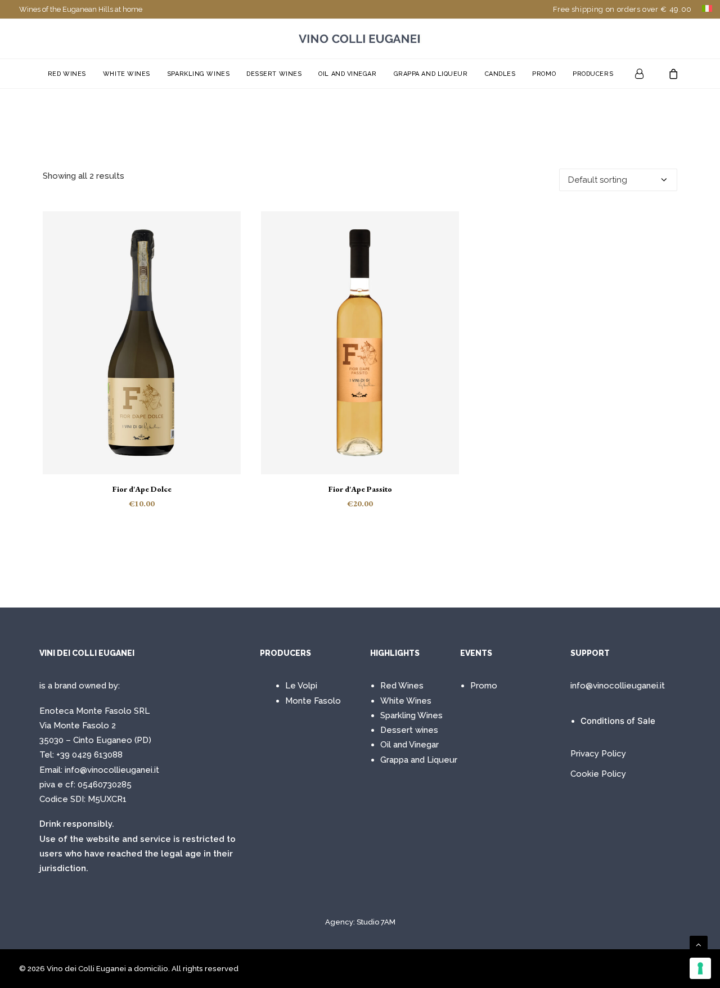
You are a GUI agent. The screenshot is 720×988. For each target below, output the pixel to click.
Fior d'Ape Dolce (142, 489)
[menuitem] (622, 9)
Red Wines (67, 74)
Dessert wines (274, 74)
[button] (142, 342)
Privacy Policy (598, 754)
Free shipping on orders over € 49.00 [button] (622, 9)
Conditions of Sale (617, 720)
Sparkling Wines (198, 74)
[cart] (670, 73)
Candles (500, 74)
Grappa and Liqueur (431, 74)
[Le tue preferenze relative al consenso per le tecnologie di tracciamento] (700, 968)
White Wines (126, 74)
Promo (544, 74)
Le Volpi (301, 686)
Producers (593, 74)
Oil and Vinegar (347, 74)
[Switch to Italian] (707, 8)
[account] (647, 73)
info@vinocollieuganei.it (112, 770)
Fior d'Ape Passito (360, 489)
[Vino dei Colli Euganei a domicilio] (360, 38)
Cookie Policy (598, 774)
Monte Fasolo (313, 701)
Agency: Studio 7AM (360, 922)
